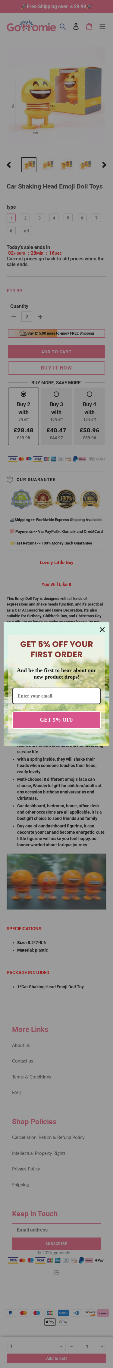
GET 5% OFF (56, 720)
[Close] (102, 629)
